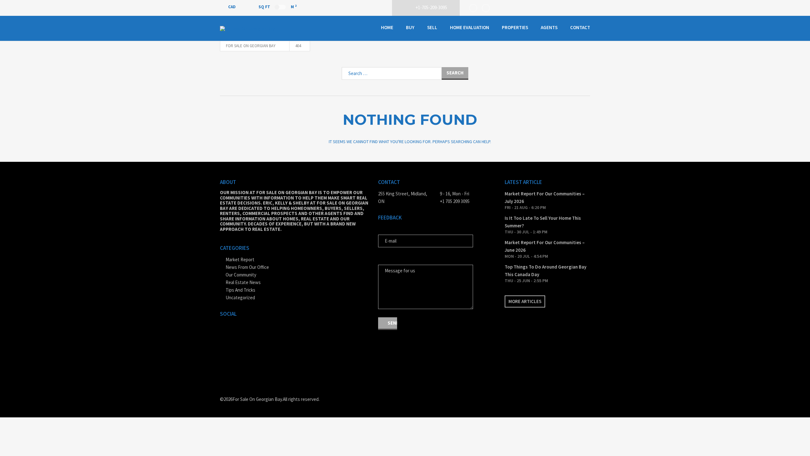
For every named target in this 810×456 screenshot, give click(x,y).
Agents (549, 27)
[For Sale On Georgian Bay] (251, 28)
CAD (232, 7)
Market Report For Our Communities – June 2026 (545, 246)
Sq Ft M (277, 7)
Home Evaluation (469, 27)
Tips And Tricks (240, 290)
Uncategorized (240, 297)
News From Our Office (247, 267)
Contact (580, 27)
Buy (410, 27)
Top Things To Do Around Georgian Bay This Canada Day (545, 270)
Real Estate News (243, 282)
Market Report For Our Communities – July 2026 (545, 197)
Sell (432, 27)
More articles (524, 301)
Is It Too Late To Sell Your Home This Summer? (543, 222)
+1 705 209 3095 (455, 201)
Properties (515, 27)
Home (387, 27)
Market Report (240, 259)
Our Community (241, 275)
